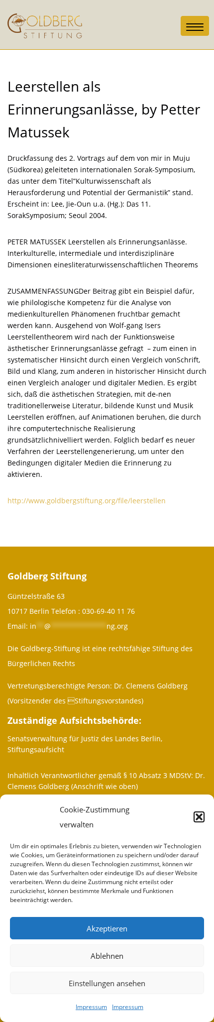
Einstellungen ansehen (107, 983)
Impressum (91, 1007)
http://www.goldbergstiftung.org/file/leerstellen (86, 500)
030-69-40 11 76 (108, 611)
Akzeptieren (107, 928)
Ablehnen (107, 956)
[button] (199, 817)
